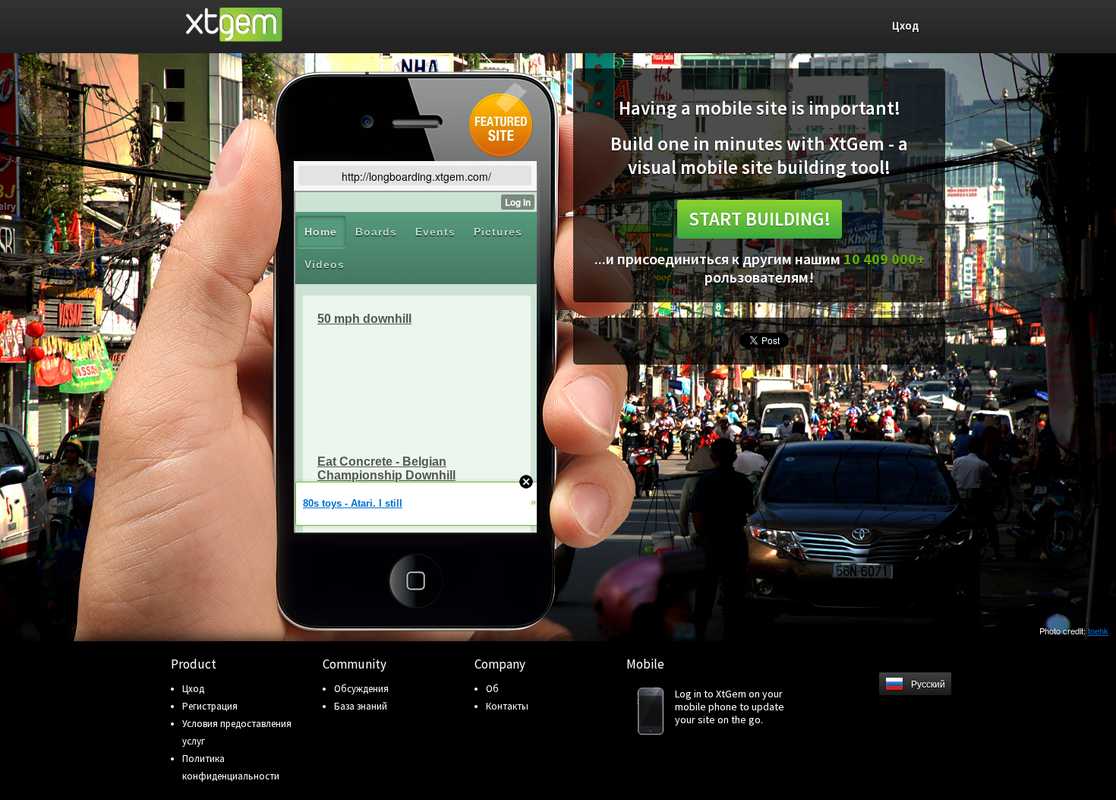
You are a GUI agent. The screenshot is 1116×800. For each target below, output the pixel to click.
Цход (193, 688)
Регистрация (210, 706)
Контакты (507, 706)
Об (492, 688)
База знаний (360, 706)
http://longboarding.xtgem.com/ (416, 176)
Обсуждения (361, 688)
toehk (1098, 631)
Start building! (760, 219)
